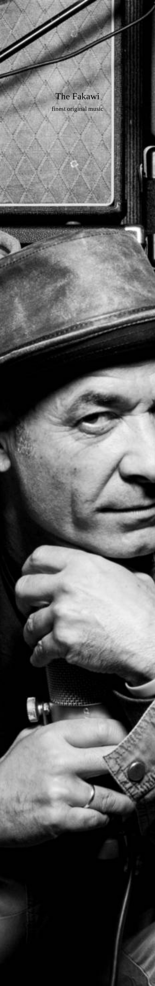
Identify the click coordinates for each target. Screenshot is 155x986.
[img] (77, 493)
